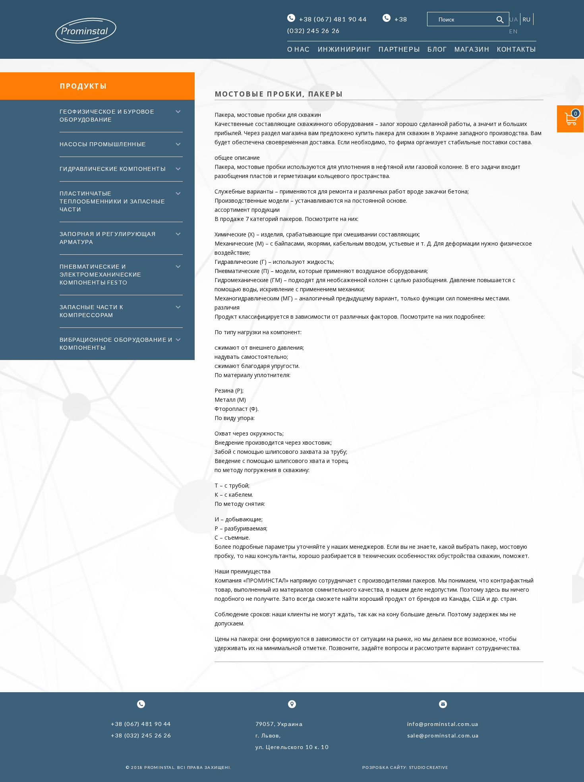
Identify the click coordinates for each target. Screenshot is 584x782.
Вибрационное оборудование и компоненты (116, 343)
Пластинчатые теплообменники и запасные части (112, 201)
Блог (437, 49)
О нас (298, 49)
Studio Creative (428, 767)
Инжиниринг (344, 49)
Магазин (471, 49)
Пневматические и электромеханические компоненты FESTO (100, 274)
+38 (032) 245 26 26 (141, 735)
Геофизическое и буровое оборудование (107, 115)
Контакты (516, 49)
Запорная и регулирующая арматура (108, 237)
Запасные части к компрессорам (91, 311)
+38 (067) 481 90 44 (333, 19)
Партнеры (399, 49)
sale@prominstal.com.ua (443, 735)
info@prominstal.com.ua (443, 723)
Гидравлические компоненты (113, 168)
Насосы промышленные (103, 144)
